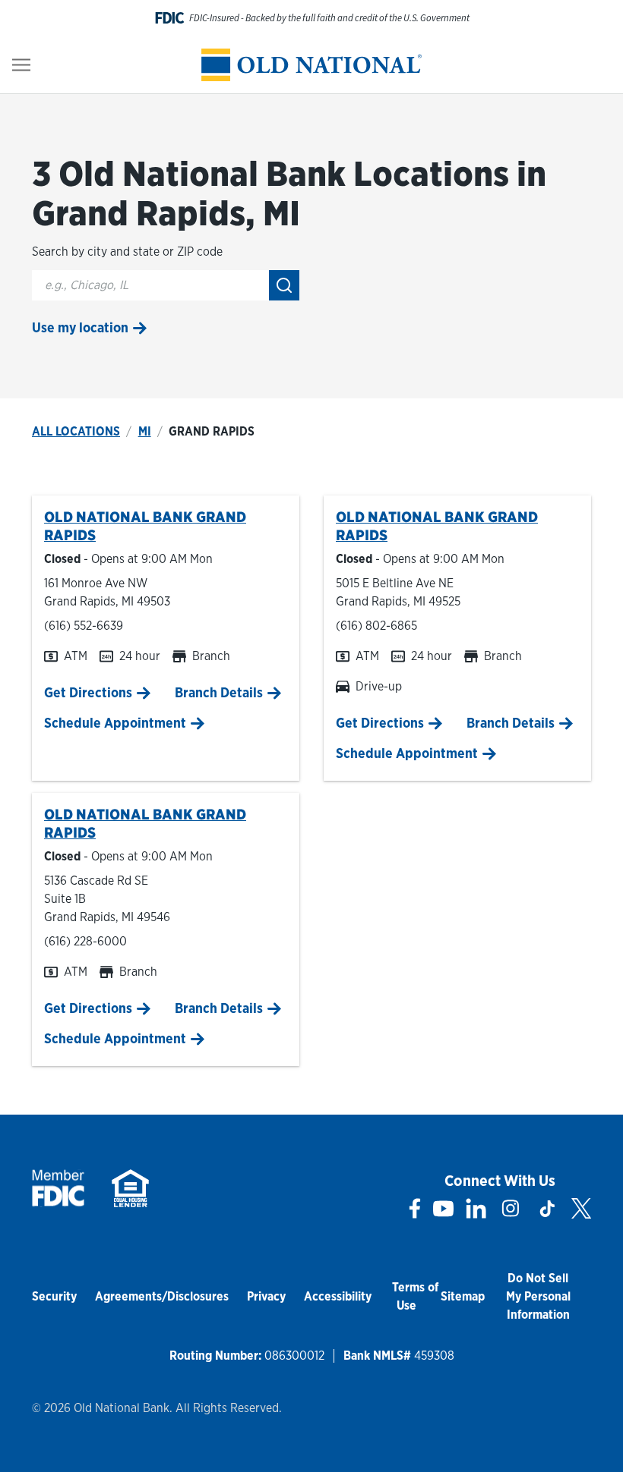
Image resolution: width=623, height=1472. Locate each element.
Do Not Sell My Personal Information (538, 1296)
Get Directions (88, 692)
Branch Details (219, 692)
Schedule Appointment (115, 723)
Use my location (80, 327)
